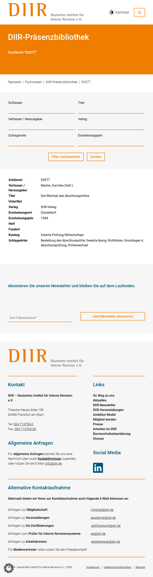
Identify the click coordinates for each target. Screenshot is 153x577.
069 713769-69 (25, 429)
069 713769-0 (23, 424)
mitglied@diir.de (102, 510)
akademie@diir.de (103, 518)
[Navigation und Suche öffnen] (139, 12)
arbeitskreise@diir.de (105, 542)
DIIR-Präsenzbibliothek (61, 82)
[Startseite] (56, 12)
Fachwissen (33, 82)
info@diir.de (53, 463)
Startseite (14, 82)
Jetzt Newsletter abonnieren (112, 316)
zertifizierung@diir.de (106, 526)
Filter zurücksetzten (66, 157)
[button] (9, 568)
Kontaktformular (49, 459)
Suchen (97, 158)
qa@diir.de (98, 534)
